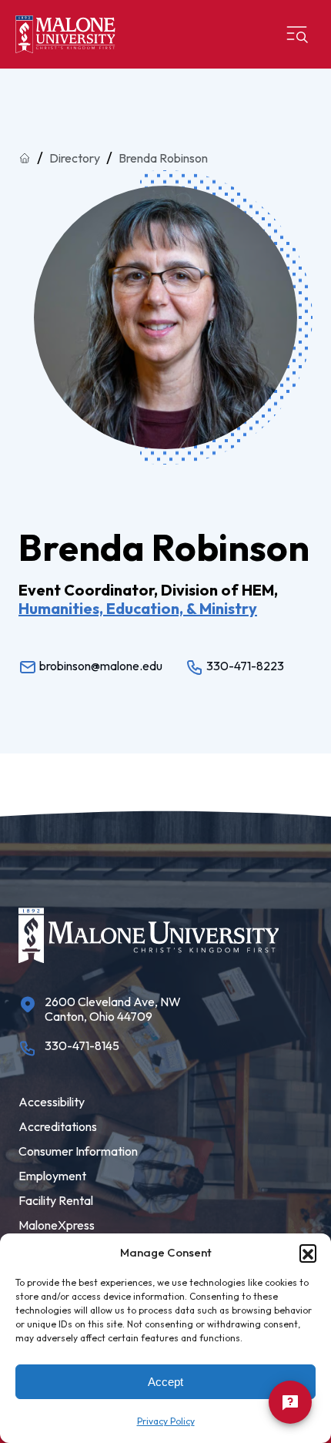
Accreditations (57, 1126)
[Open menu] (297, 34)
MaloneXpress (56, 1225)
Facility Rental (55, 1200)
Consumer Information (78, 1151)
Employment (52, 1175)
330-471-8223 (244, 665)
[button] (308, 1252)
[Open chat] (290, 1402)
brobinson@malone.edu (99, 665)
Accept (165, 1381)
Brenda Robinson (163, 158)
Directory (74, 158)
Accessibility (51, 1101)
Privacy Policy (166, 1421)
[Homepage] (65, 34)
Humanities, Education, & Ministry (137, 608)
